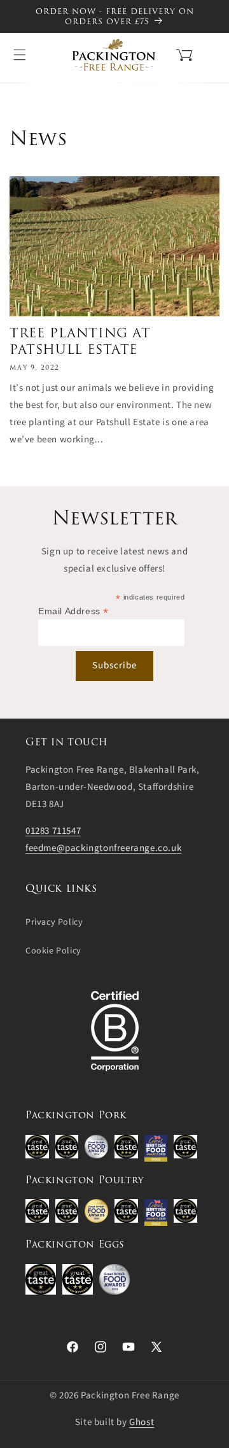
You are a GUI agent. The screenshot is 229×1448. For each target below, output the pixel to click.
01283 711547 (53, 831)
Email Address (73, 611)
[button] (168, 53)
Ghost (141, 1422)
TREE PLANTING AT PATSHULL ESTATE (80, 341)
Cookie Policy (53, 951)
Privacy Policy (54, 922)
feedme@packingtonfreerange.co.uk (103, 848)
